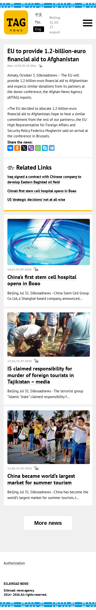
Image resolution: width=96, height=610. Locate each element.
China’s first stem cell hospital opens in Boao (41, 191)
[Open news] (48, 242)
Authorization (14, 563)
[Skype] (45, 148)
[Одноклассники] (17, 148)
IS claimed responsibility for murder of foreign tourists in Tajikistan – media (40, 375)
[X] (24, 148)
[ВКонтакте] (10, 148)
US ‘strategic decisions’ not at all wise (36, 199)
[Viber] (31, 148)
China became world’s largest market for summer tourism (41, 479)
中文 (38, 14)
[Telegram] (52, 148)
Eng (38, 29)
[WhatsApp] (38, 148)
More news (48, 523)
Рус (37, 22)
